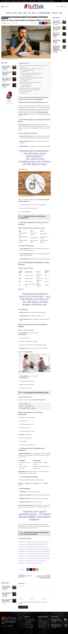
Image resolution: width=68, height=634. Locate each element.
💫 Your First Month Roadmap (26, 91)
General (28, 17)
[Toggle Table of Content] (47, 63)
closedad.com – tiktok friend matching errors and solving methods (35, 558)
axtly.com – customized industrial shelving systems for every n (34, 546)
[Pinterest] (46, 23)
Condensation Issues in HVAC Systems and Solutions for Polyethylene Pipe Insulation (57, 48)
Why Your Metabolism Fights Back (28, 70)
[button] (65, 6)
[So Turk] (9, 95)
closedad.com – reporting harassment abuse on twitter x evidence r (35, 551)
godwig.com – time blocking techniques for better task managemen (35, 549)
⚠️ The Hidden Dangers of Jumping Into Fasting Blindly (31, 68)
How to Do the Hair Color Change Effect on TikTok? (7, 79)
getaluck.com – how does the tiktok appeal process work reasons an (35, 553)
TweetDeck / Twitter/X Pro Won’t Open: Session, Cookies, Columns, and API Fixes (43, 577)
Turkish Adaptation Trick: (26, 86)
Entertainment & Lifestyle (7, 17)
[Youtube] (62, 7)
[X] (60, 7)
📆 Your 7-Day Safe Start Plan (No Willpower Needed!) (30, 82)
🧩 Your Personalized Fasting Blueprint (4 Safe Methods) (31, 77)
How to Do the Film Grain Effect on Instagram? (7, 73)
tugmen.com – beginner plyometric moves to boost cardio (33, 560)
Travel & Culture (5, 18)
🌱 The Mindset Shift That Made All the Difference (29, 89)
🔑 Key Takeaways (23, 93)
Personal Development (43, 17)
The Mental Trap (25, 71)
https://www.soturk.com (9, 103)
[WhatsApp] (49, 23)
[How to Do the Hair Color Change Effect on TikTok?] (14, 79)
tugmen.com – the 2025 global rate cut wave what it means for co (34, 541)
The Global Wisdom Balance (27, 76)
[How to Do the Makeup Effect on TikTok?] (14, 85)
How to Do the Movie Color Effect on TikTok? (6, 67)
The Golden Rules (25, 80)
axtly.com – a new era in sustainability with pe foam (31, 563)
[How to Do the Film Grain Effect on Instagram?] (14, 73)
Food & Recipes (23, 17)
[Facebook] (57, 7)
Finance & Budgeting (16, 17)
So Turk (4, 23)
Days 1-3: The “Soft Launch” (27, 83)
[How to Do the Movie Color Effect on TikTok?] (14, 67)
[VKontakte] (9, 626)
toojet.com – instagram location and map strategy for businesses (34, 556)
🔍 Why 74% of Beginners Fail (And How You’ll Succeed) (31, 73)
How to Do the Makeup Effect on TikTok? (6, 85)
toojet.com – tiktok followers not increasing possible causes (33, 544)
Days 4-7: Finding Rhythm (26, 85)
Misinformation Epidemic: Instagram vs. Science (30, 74)
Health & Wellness (34, 17)
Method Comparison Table (26, 79)
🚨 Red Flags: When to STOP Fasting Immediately (29, 88)
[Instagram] (4, 626)
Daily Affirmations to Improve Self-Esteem (25, 576)
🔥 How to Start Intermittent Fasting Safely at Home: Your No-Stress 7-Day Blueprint (34, 66)
